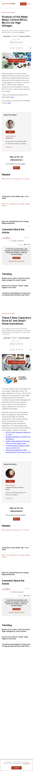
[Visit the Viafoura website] (27, 244)
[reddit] (19, 48)
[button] (3, 4)
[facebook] (11, 48)
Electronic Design (24, 36)
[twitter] (16, 48)
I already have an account (17, 261)
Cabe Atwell (7, 338)
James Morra (7, 36)
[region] (16, 241)
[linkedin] (14, 48)
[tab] (6, 237)
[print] (30, 48)
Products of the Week (8, 12)
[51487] (10, 380)
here (12, 97)
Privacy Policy (26, 763)
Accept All (16, 767)
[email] (22, 48)
